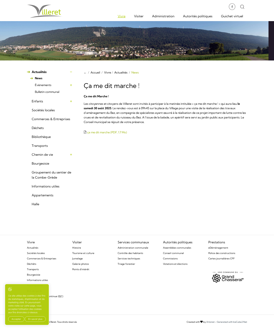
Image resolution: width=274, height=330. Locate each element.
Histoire (76, 247)
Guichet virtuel (232, 16)
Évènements (43, 85)
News (38, 78)
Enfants (37, 101)
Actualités (39, 72)
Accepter (16, 319)
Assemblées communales (177, 247)
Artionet (210, 321)
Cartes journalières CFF (221, 258)
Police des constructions (221, 253)
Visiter (139, 16)
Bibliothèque (41, 137)
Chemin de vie (42, 155)
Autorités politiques (197, 16)
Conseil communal (173, 253)
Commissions (170, 258)
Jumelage (77, 258)
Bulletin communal (47, 91)
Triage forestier (126, 263)
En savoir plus (35, 319)
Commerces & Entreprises (51, 119)
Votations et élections (175, 263)
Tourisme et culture (83, 253)
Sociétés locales (43, 110)
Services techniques (129, 258)
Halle (35, 204)
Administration (163, 16)
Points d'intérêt (80, 269)
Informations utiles (45, 186)
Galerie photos (80, 263)
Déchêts (31, 263)
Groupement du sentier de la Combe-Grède (51, 174)
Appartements (42, 195)
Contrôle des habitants (130, 253)
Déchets (38, 128)
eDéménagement (218, 247)
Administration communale (133, 247)
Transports (40, 146)
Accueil (95, 72)
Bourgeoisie (40, 163)
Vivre (121, 16)
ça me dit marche (107, 132)
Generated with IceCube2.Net (232, 321)
